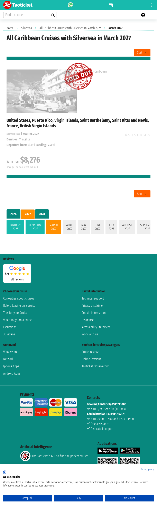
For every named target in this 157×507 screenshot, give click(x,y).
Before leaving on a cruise (19, 306)
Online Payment (91, 359)
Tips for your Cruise (15, 313)
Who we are (10, 352)
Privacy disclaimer (93, 306)
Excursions (9, 327)
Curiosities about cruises (18, 298)
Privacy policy (147, 469)
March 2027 (53, 227)
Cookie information (94, 313)
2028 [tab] (42, 214)
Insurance (88, 320)
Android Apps (11, 373)
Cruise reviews (90, 352)
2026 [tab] (13, 214)
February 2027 (35, 227)
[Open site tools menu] (151, 5)
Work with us (90, 334)
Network (8, 359)
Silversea (26, 28)
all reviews (17, 279)
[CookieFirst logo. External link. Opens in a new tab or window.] (4, 472)
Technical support (93, 298)
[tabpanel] (78, 228)
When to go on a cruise (17, 320)
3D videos (9, 334)
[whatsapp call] (70, 5)
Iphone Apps (11, 366)
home (10, 28)
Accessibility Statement (96, 327)
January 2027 (15, 227)
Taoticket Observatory (95, 366)
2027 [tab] (28, 214)
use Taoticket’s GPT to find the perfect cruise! (60, 456)
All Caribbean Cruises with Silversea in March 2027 (70, 28)
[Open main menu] (151, 15)
